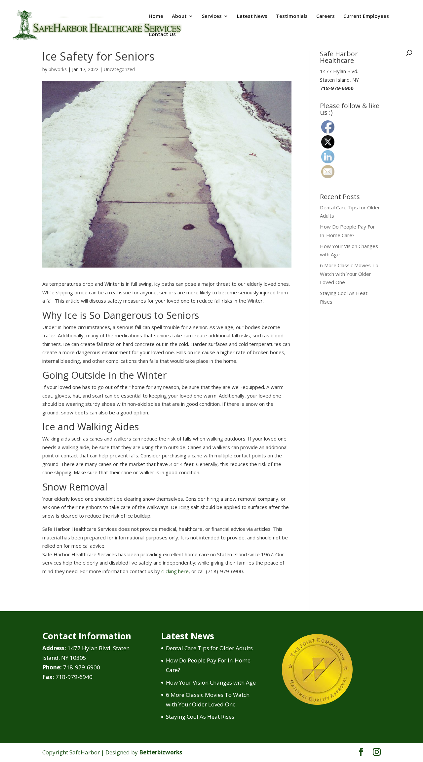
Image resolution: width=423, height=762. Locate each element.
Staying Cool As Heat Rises (200, 716)
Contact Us (162, 34)
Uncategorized (119, 69)
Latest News (252, 16)
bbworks (58, 69)
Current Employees (366, 16)
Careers (325, 16)
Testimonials (292, 16)
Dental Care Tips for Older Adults (209, 648)
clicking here (175, 571)
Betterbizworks (160, 752)
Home (156, 16)
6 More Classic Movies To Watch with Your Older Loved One (349, 273)
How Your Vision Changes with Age (211, 682)
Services (212, 16)
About (179, 16)
